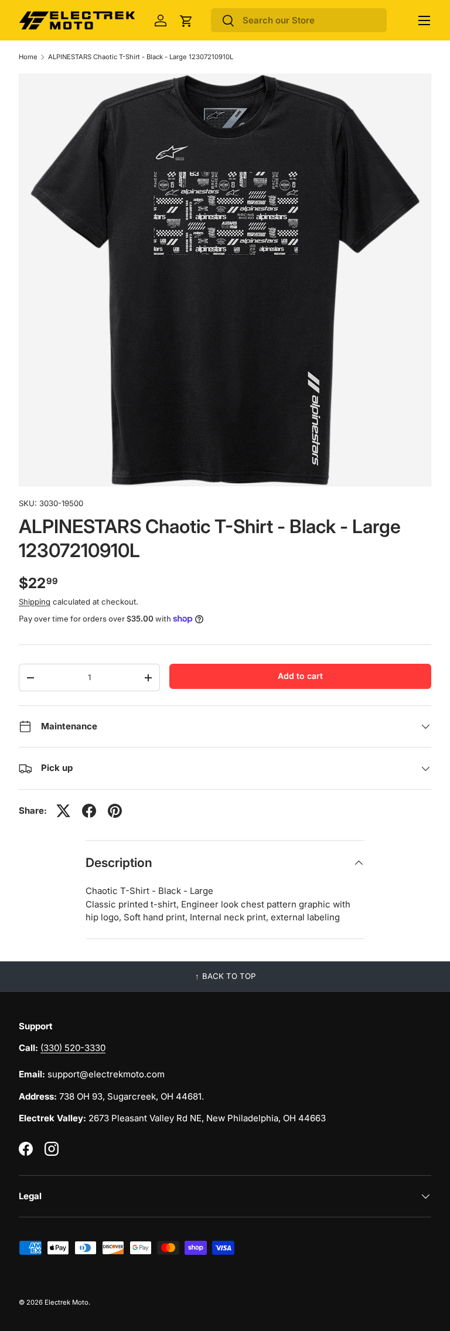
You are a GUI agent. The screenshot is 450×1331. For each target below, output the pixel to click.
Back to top (228, 976)
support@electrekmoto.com (106, 1074)
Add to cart (300, 676)
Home (28, 57)
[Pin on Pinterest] (115, 811)
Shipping (34, 601)
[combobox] (299, 20)
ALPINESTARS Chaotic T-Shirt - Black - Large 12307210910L (140, 57)
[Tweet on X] (63, 811)
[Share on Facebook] (89, 811)
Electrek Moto (66, 1302)
